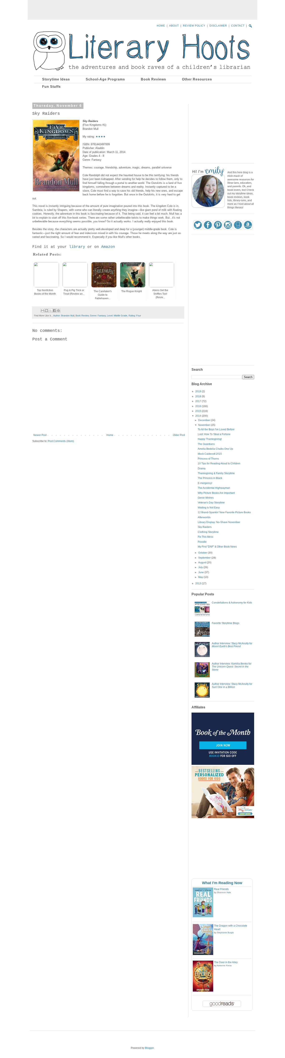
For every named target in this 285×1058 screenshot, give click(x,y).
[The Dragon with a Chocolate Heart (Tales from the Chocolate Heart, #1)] (203, 954)
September (204, 557)
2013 (198, 583)
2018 (198, 396)
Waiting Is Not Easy (209, 507)
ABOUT (174, 25)
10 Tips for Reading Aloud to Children (219, 463)
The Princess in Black (210, 478)
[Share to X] (50, 310)
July (200, 567)
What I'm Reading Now (222, 883)
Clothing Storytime (208, 532)
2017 (198, 401)
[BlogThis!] (46, 310)
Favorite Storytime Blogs (225, 623)
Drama (202, 468)
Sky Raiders (205, 527)
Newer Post (40, 435)
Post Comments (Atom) (61, 441)
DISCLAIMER (218, 25)
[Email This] (42, 310)
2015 (198, 411)
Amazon (108, 247)
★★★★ (101, 136)
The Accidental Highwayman (214, 487)
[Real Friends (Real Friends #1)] (203, 916)
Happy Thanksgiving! (210, 439)
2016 (198, 406)
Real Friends (221, 889)
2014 (198, 415)
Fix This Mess (205, 536)
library (77, 247)
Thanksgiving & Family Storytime (216, 473)
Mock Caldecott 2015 (210, 453)
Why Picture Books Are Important (216, 492)
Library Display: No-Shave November (219, 522)
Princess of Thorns (208, 458)
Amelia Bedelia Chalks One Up (215, 448)
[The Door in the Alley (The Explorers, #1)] (203, 990)
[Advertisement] (142, 9)
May (201, 577)
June (201, 572)
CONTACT (238, 25)
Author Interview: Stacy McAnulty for (232, 645)
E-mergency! (205, 483)
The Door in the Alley (226, 962)
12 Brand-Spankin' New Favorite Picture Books (224, 512)
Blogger (149, 1048)
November (204, 425)
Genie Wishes (206, 497)
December (204, 420)
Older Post (179, 435)
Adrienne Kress (224, 965)
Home (109, 435)
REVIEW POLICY (194, 25)
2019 (198, 391)
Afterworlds (204, 517)
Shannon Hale (224, 892)
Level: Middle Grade (117, 315)
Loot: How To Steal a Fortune (214, 434)
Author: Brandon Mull (63, 315)
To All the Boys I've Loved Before (216, 429)
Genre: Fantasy (98, 315)
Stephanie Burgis (225, 932)
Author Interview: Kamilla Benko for (231, 666)
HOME (161, 25)
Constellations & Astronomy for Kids (232, 602)
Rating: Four (135, 315)
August (202, 562)
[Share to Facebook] (54, 310)
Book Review (82, 315)
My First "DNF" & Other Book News (217, 546)
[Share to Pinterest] (58, 310)
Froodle (202, 541)
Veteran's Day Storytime (211, 502)
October (203, 552)
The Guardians (206, 444)
